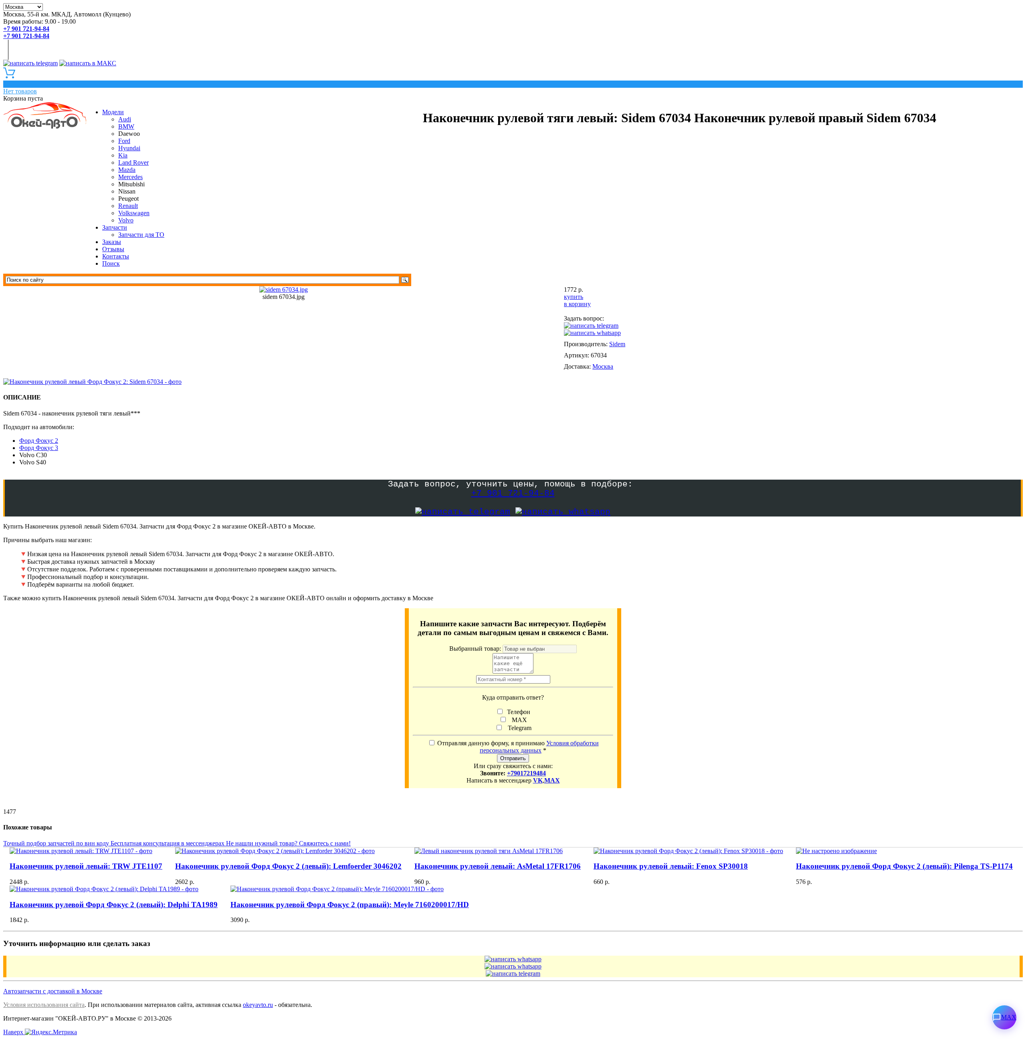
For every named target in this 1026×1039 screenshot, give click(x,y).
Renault (128, 205)
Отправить (513, 758)
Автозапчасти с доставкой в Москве (52, 991)
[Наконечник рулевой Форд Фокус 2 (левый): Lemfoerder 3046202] (288, 851)
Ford (124, 140)
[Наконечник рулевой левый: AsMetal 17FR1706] (497, 851)
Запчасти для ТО (141, 234)
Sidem (617, 344)
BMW (126, 126)
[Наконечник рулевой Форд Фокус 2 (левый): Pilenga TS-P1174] (904, 851)
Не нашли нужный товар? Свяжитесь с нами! (288, 843)
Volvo (125, 220)
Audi (124, 119)
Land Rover (133, 162)
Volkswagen (133, 213)
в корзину (577, 304)
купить (573, 296)
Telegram (518, 727)
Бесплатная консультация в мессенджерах (168, 843)
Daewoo (129, 133)
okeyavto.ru (258, 1004)
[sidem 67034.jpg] (283, 289)
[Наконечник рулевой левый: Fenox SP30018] (688, 851)
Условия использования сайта (44, 1004)
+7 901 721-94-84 (513, 493)
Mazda (126, 169)
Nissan (126, 191)
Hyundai (129, 148)
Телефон (517, 711)
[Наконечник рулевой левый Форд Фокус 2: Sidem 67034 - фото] (94, 381)
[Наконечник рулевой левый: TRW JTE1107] (86, 851)
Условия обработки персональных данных (539, 747)
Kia (122, 155)
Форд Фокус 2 (38, 440)
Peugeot (128, 198)
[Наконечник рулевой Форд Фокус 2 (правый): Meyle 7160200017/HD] (349, 889)
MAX (518, 719)
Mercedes (130, 177)
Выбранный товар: (476, 648)
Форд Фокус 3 (38, 447)
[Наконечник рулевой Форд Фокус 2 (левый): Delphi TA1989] (114, 889)
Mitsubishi (131, 184)
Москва (602, 366)
